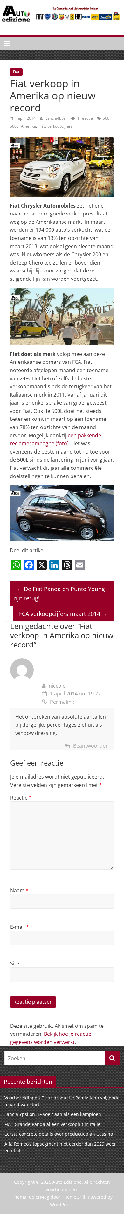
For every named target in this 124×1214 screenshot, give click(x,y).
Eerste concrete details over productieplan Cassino (58, 1134)
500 (106, 118)
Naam (19, 890)
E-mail (19, 926)
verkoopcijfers (59, 126)
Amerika (28, 126)
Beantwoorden (91, 745)
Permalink (62, 701)
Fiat (16, 71)
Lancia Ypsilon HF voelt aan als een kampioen (52, 1114)
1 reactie (84, 118)
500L (14, 126)
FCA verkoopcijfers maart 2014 (63, 614)
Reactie (21, 797)
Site (14, 963)
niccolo (57, 685)
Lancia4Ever (56, 118)
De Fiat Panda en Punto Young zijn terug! (59, 593)
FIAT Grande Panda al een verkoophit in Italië (52, 1124)
